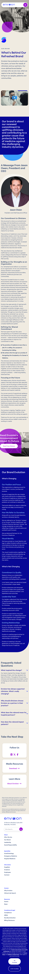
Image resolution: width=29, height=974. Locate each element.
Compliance (8, 912)
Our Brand (7, 840)
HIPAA (6, 915)
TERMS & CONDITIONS (13, 954)
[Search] (21, 829)
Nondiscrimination (10, 918)
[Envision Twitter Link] (14, 754)
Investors (7, 869)
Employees (7, 872)
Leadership (7, 842)
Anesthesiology (9, 853)
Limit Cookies (14, 968)
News (5, 904)
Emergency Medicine (10, 856)
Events (6, 901)
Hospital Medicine (9, 858)
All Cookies (14, 961)
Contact (6, 875)
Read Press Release (9, 446)
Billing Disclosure (9, 920)
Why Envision (8, 890)
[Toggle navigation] (25, 5)
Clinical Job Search (10, 893)
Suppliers (7, 867)
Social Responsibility (10, 845)
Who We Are (8, 837)
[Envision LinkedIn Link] (11, 754)
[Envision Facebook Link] (17, 754)
